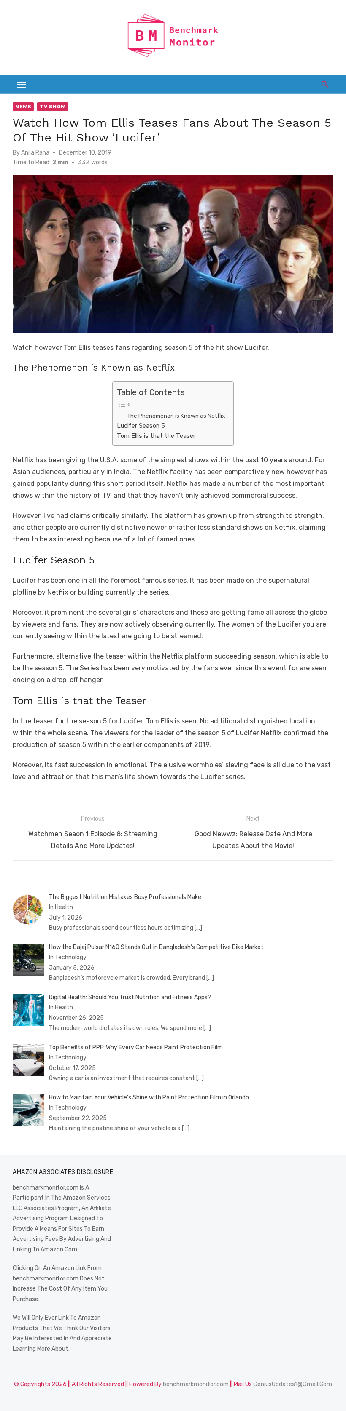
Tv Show (52, 106)
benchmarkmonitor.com (196, 1384)
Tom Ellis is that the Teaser (156, 436)
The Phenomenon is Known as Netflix (176, 415)
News (23, 106)
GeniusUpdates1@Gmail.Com (292, 1384)
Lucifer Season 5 (141, 425)
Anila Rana (35, 152)
